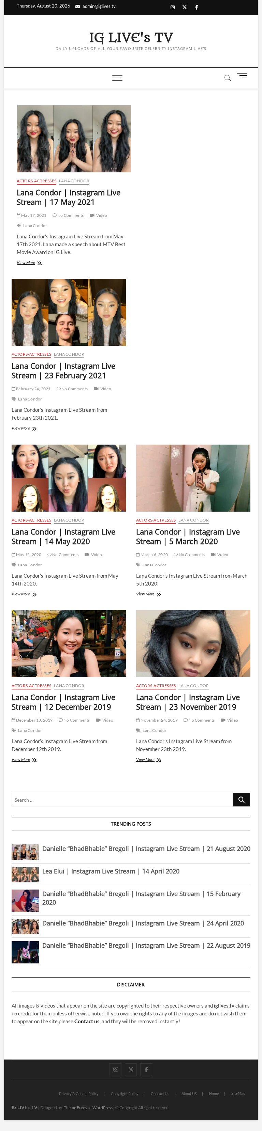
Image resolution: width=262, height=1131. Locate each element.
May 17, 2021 (33, 215)
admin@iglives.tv (99, 6)
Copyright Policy (125, 1093)
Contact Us (160, 1093)
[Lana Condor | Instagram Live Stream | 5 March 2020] (193, 478)
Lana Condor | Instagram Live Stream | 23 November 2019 (188, 702)
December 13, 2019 (34, 720)
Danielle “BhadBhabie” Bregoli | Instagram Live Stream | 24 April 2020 (143, 923)
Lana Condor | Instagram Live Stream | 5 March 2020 (188, 536)
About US (189, 1093)
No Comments (70, 215)
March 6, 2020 (154, 554)
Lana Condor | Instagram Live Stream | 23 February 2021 (63, 370)
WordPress (102, 1107)
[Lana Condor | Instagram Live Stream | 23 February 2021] (69, 312)
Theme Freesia (77, 1107)
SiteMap (238, 1093)
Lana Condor (74, 180)
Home (214, 1093)
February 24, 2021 (33, 388)
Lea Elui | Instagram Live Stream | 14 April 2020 (110, 871)
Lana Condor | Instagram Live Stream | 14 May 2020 (63, 536)
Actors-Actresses (36, 180)
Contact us (87, 1021)
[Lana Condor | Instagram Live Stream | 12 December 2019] (69, 643)
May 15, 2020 (28, 554)
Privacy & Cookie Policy (79, 1093)
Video (101, 215)
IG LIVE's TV (131, 37)
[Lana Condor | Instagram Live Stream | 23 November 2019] (193, 643)
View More (34, 263)
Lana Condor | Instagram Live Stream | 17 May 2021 (68, 197)
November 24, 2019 (159, 720)
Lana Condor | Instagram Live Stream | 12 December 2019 (63, 702)
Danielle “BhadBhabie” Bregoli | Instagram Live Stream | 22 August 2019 (146, 945)
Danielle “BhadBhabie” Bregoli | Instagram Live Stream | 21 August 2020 (146, 848)
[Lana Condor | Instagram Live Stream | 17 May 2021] (74, 138)
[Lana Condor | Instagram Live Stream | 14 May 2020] (69, 478)
